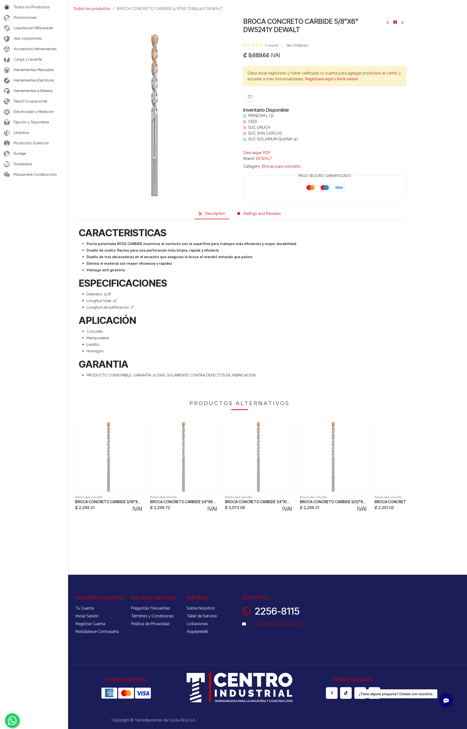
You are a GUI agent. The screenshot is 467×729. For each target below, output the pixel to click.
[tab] (212, 213)
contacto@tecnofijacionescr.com (280, 624)
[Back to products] (395, 22)
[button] (249, 96)
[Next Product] (402, 22)
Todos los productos (91, 8)
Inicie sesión (347, 79)
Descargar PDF (256, 152)
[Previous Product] (388, 22)
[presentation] (75, 467)
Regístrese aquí (318, 79)
